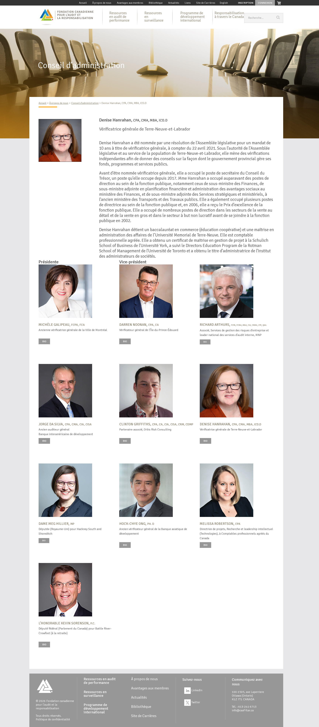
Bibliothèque (156, 2)
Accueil (83, 2)
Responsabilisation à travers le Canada (229, 15)
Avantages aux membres (130, 2)
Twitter (195, 702)
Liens (188, 2)
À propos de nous (101, 2)
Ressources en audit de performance (119, 17)
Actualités (173, 2)
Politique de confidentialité (53, 719)
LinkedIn (196, 690)
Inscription (245, 2)
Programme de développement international (192, 17)
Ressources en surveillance (153, 17)
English (224, 2)
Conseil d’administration (85, 103)
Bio (44, 341)
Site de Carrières (205, 2)
